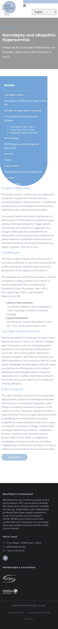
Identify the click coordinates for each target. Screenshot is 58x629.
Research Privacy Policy (15, 613)
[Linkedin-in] (5, 558)
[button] (39, 5)
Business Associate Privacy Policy (39, 613)
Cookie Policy (29, 619)
